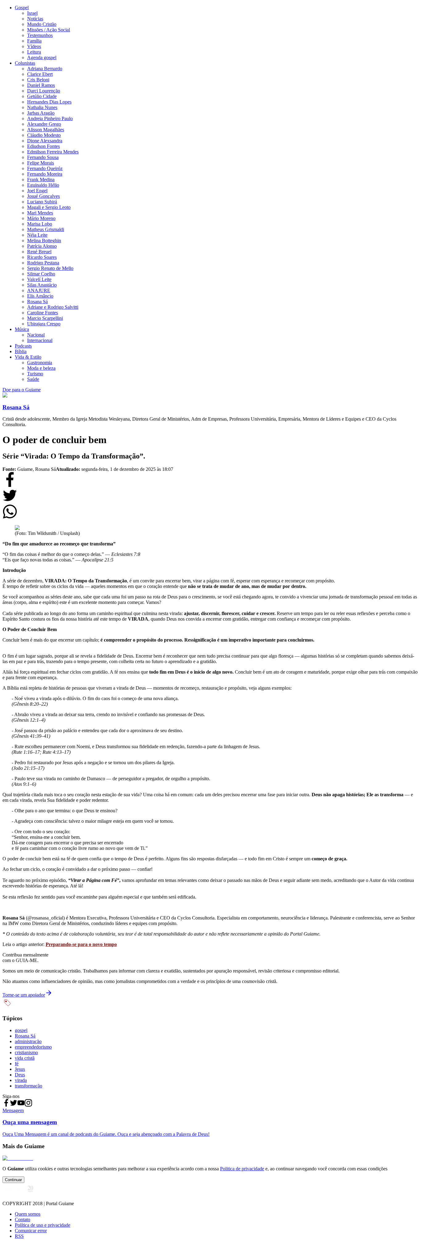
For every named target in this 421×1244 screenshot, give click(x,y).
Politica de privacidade (242, 1168)
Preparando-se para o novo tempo (81, 944)
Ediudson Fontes (43, 146)
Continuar (13, 1179)
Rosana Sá (37, 301)
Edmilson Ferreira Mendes (53, 151)
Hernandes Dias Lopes (49, 101)
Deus (20, 1074)
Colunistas (25, 63)
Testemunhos (40, 35)
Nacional (36, 334)
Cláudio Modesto (44, 135)
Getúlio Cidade (42, 96)
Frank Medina (41, 179)
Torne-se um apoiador (23, 994)
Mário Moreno (41, 218)
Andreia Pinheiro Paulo (50, 118)
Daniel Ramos (41, 85)
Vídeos (34, 46)
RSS (19, 1236)
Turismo (35, 373)
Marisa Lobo (39, 223)
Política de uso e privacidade (42, 1225)
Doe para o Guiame (21, 389)
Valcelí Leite (39, 279)
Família (34, 40)
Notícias (35, 18)
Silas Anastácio (42, 285)
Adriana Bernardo (44, 68)
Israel (32, 13)
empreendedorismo (33, 1047)
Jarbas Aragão (41, 113)
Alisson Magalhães (45, 129)
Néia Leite (37, 235)
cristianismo (26, 1052)
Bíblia (21, 351)
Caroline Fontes (42, 312)
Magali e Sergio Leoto (49, 207)
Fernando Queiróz (45, 168)
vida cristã (25, 1058)
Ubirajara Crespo (43, 323)
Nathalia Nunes (42, 107)
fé (16, 1063)
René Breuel (39, 251)
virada (21, 1080)
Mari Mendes (40, 212)
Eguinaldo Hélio (43, 185)
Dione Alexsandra (44, 140)
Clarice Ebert (40, 74)
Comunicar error (31, 1230)
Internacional (39, 340)
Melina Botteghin (44, 240)
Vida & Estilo (28, 357)
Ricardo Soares (42, 257)
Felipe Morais (40, 162)
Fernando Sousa (43, 157)
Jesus (20, 1069)
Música (22, 329)
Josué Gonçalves (43, 196)
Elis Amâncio (40, 296)
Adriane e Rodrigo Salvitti (52, 307)
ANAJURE (38, 290)
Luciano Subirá (42, 201)
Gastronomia (39, 362)
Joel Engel (37, 190)
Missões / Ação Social (48, 29)
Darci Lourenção (43, 90)
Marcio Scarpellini (45, 318)
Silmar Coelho (41, 273)
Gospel (22, 7)
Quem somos (27, 1214)
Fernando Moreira (44, 174)
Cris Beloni (38, 79)
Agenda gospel (41, 57)
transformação (28, 1085)
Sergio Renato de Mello (50, 268)
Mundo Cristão (41, 24)
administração (28, 1041)
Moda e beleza (41, 368)
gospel (21, 1030)
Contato (22, 1219)
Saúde (33, 379)
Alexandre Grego (44, 124)
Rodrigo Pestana (43, 262)
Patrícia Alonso (42, 246)
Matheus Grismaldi (45, 229)
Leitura (34, 52)
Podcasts (23, 346)
